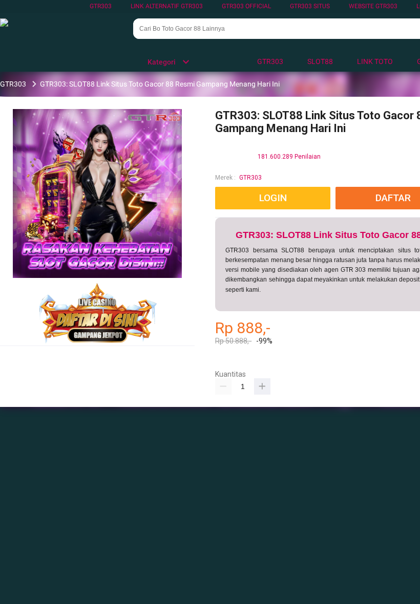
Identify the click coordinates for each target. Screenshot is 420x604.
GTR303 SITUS (310, 6)
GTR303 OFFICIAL (246, 6)
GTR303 (101, 6)
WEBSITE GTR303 (373, 6)
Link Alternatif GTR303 (167, 6)
